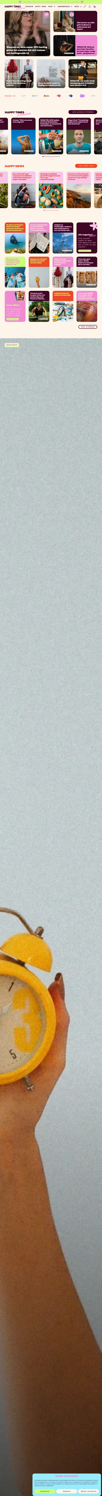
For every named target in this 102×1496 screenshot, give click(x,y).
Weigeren (66, 1491)
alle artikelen (87, 327)
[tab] (43, 156)
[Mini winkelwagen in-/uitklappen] (94, 6)
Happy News (40, 6)
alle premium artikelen (82, 112)
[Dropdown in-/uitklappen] (54, 6)
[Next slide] (99, 136)
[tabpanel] (23, 136)
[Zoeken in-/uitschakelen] (85, 6)
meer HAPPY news (86, 166)
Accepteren (44, 1491)
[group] (22, 95)
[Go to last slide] (2, 136)
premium (29, 6)
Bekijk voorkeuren (88, 1491)
